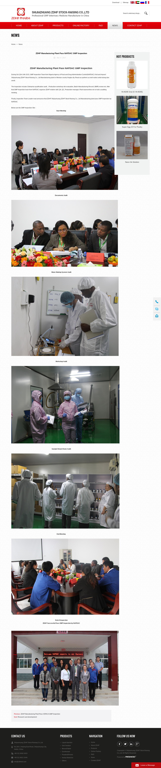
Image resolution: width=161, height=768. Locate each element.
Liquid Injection (67, 742)
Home (19, 25)
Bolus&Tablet (66, 748)
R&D (101, 25)
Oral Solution (66, 745)
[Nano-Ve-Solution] (132, 145)
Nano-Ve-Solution (132, 162)
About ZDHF (37, 25)
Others (64, 761)
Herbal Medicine (67, 758)
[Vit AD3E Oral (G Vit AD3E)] (132, 75)
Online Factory (81, 25)
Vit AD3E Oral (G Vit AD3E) (132, 92)
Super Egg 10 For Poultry (132, 127)
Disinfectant (66, 752)
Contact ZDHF (134, 25)
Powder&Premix (67, 755)
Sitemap (125, 2)
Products (58, 25)
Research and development (27, 717)
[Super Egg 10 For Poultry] (132, 110)
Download (115, 2)
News (115, 25)
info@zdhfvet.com (20, 762)
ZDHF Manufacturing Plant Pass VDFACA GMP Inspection (40, 714)
